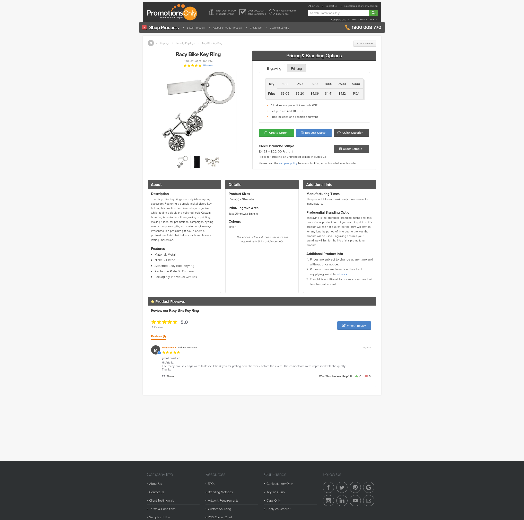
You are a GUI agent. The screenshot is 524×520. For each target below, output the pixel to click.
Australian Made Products (227, 27)
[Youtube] (355, 500)
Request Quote (315, 132)
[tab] (158, 337)
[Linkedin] (342, 500)
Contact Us (331, 6)
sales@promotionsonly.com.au (361, 6)
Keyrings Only (276, 492)
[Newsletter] (368, 500)
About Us (313, 6)
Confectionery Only (279, 483)
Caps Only (273, 500)
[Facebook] (328, 487)
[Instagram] (328, 500)
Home (151, 43)
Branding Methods (220, 492)
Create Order (278, 132)
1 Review (208, 65)
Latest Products (196, 27)
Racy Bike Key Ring (212, 43)
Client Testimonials (161, 500)
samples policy (288, 163)
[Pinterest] (355, 487)
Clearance (256, 27)
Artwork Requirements (223, 500)
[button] (354, 325)
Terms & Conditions (162, 508)
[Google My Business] (368, 487)
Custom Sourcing (279, 27)
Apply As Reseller (278, 508)
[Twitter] (342, 487)
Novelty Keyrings (185, 43)
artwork (342, 274)
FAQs (211, 483)
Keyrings (164, 43)
